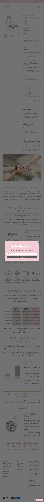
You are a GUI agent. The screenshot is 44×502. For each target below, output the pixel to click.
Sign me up (22, 257)
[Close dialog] (38, 242)
